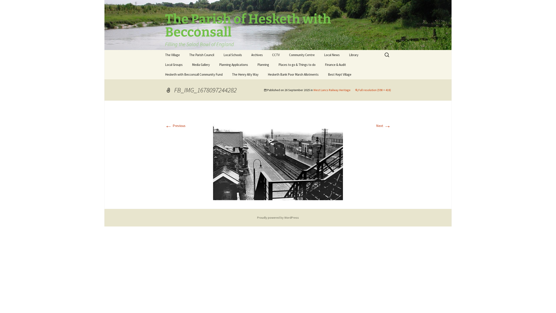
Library (353, 55)
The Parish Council (201, 55)
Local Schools (232, 55)
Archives (257, 55)
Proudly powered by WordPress (278, 218)
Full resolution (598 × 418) (374, 90)
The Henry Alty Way (245, 74)
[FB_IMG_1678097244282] (278, 154)
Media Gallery (201, 65)
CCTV (276, 55)
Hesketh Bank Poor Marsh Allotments (293, 74)
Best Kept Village (339, 74)
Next (383, 125)
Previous (175, 125)
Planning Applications (233, 65)
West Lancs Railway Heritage (332, 90)
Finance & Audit (335, 65)
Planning (263, 65)
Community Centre (302, 55)
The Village (172, 55)
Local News (332, 55)
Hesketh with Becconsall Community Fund (194, 74)
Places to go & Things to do (297, 65)
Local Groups (174, 65)
